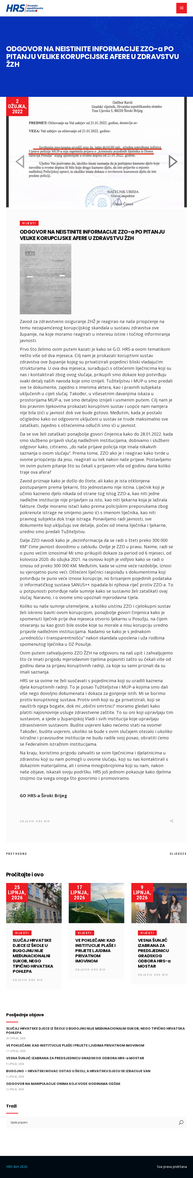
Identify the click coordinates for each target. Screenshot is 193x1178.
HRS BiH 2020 (16, 1166)
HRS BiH (43, 821)
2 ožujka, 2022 (17, 106)
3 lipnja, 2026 (15, 1089)
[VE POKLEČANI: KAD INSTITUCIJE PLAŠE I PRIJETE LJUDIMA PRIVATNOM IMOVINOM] (96, 903)
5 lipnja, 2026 (15, 1076)
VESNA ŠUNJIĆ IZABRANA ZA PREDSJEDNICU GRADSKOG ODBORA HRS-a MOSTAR (154, 953)
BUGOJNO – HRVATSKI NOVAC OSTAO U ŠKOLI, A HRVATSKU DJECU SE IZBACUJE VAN (78, 1071)
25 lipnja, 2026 (17, 892)
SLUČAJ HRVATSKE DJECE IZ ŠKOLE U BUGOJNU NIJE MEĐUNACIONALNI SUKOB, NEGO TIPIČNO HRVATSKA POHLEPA (33, 955)
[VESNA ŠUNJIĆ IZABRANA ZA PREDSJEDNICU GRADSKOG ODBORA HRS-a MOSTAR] (159, 903)
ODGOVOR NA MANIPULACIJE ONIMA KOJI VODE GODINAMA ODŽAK (63, 1083)
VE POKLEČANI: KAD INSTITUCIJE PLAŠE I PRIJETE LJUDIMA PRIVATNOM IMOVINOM (95, 950)
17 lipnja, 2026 (80, 892)
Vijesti (29, 223)
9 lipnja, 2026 (142, 892)
